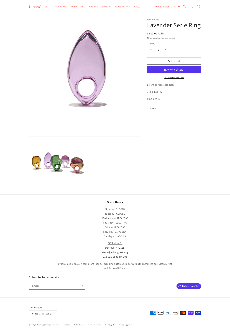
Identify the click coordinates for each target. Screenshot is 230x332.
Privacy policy (110, 325)
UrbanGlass (40, 325)
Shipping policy (125, 325)
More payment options (174, 77)
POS (47, 325)
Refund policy (79, 325)
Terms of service (95, 325)
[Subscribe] (81, 286)
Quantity (151, 43)
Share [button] (153, 108)
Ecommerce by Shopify (62, 325)
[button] (184, 6)
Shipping (151, 38)
